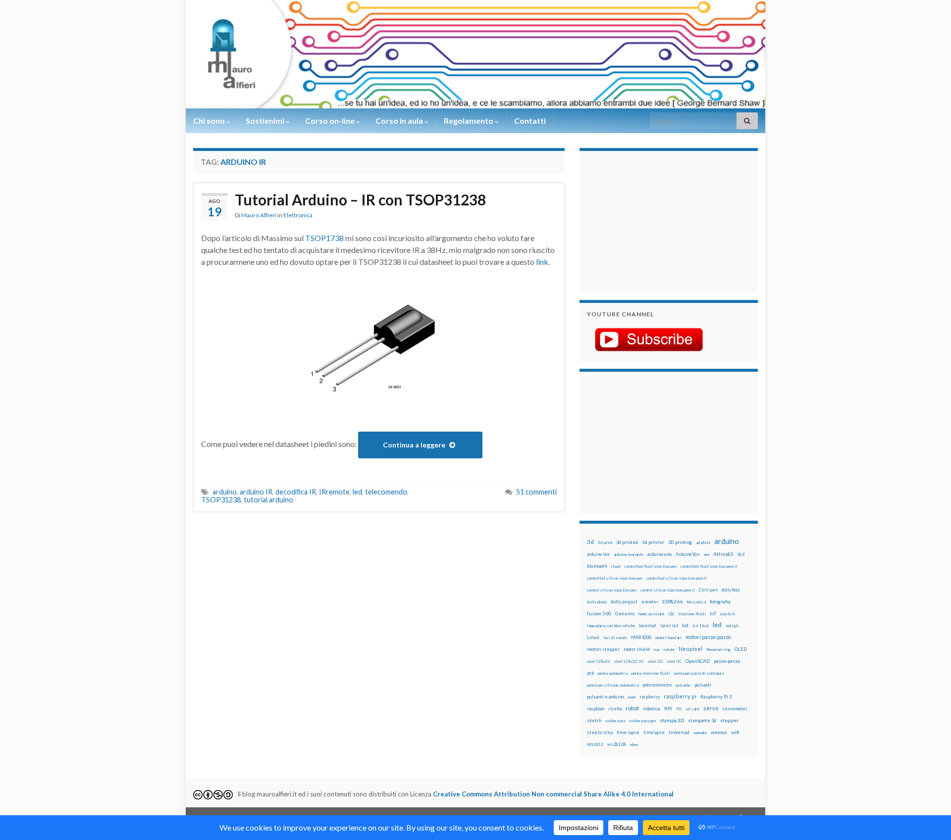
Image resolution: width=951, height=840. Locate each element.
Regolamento (469, 120)
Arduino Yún (687, 554)
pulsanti (702, 685)
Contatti (530, 120)
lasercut (647, 625)
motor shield (637, 649)
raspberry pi (680, 696)
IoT (713, 613)
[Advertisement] (649, 220)
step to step (600, 732)
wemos (719, 732)
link (542, 261)
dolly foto (731, 590)
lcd (685, 625)
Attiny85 (723, 554)
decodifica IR (295, 492)
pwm (631, 696)
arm (706, 554)
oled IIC (674, 661)
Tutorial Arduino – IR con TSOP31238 (360, 199)
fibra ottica (696, 601)
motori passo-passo (708, 637)
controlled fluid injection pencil (709, 566)
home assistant (651, 613)
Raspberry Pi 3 (716, 696)
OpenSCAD (698, 661)
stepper (729, 720)
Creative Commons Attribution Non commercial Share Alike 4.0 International (553, 794)
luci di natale (615, 637)
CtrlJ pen (708, 590)
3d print (605, 542)
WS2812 (595, 744)
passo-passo (727, 661)
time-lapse (628, 732)
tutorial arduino (268, 499)
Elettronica (298, 215)
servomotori (734, 708)
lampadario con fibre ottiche (611, 625)
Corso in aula (399, 120)
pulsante (683, 685)
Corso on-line (330, 120)
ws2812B (616, 744)
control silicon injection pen (611, 590)
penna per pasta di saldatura (699, 673)
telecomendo (386, 492)
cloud (616, 566)
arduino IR (256, 492)
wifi (735, 732)
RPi (668, 708)
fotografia (720, 601)
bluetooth (597, 566)
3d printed (627, 542)
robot (632, 708)
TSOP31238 (221, 499)
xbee (634, 744)
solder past (615, 720)
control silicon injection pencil (667, 590)
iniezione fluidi (692, 613)
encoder (649, 601)
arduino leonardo (628, 554)
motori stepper (603, 649)
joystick (727, 613)
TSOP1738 (325, 238)
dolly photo (597, 601)
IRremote (334, 492)
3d (590, 542)
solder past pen (642, 720)
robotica (651, 708)
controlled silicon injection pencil (676, 578)
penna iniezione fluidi (651, 673)
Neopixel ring (718, 649)
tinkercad (679, 732)
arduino (224, 492)
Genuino (624, 613)
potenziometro (657, 685)
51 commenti (536, 492)
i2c (671, 613)
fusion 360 (599, 613)
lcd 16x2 (700, 625)
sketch (594, 720)
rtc (679, 708)
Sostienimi (266, 120)
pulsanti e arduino (605, 696)
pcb (590, 673)
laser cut (669, 625)
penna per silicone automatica (612, 685)
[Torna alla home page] (475, 54)
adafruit (703, 542)
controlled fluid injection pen (651, 566)
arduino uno (659, 554)
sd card (692, 708)
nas (657, 649)
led (357, 492)
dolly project (624, 601)
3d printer (653, 542)
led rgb (732, 625)
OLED (741, 649)
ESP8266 (672, 601)
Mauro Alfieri (258, 215)
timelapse (654, 732)
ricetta (615, 708)
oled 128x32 (598, 661)
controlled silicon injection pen (614, 578)
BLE (741, 554)
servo (710, 708)
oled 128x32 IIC (629, 661)
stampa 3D (672, 720)
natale (669, 649)
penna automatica (613, 673)
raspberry (649, 696)
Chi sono (209, 120)
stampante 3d (702, 720)
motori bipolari (668, 637)
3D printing (680, 542)
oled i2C (655, 661)
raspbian (595, 708)
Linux (593, 637)
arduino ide (598, 554)
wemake (700, 732)
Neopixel (690, 648)
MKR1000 (641, 637)
